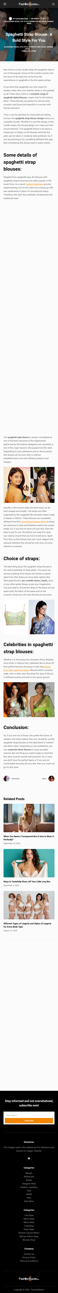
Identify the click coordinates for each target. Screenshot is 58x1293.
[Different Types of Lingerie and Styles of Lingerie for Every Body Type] (29, 905)
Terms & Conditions (29, 1261)
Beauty (29, 1173)
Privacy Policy (29, 1257)
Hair (29, 1190)
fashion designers (34, 184)
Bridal (29, 1180)
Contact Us (29, 1254)
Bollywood (29, 1176)
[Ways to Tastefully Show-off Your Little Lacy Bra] (29, 863)
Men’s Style (29, 1219)
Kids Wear (29, 1201)
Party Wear (29, 1229)
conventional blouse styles (33, 521)
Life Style (24, 21)
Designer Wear (13, 21)
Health (29, 1194)
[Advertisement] (29, 318)
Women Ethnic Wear (38, 21)
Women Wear (29, 1240)
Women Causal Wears (28, 1233)
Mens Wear (29, 1222)
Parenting (29, 1226)
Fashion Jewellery (28, 1187)
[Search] (53, 4)
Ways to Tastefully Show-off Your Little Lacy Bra (27, 881)
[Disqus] (29, 980)
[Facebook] (29, 1158)
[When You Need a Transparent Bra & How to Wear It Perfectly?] (29, 818)
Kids (29, 1197)
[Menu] (5, 4)
